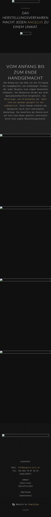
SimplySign (33, 504)
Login (25, 510)
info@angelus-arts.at (29, 467)
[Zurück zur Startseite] (25, 7)
